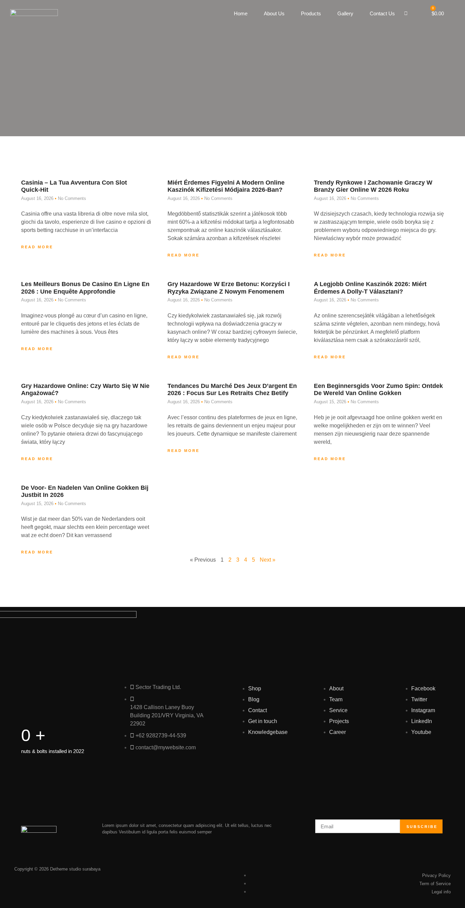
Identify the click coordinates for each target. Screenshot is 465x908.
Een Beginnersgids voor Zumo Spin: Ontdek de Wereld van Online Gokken (378, 389)
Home (240, 13)
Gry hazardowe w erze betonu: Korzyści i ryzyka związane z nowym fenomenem (228, 288)
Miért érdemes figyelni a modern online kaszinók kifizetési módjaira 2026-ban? (226, 186)
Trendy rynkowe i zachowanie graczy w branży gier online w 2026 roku (373, 186)
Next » (267, 560)
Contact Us (382, 13)
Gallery (345, 13)
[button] (406, 13)
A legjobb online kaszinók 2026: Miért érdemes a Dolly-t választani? (370, 288)
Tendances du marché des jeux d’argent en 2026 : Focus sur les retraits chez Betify (232, 389)
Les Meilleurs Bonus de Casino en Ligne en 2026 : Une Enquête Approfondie (85, 288)
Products (311, 13)
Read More (37, 247)
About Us (274, 13)
